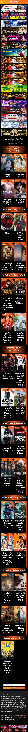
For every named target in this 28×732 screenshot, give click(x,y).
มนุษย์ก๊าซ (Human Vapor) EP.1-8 (7, 524)
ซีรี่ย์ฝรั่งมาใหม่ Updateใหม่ (14, 423)
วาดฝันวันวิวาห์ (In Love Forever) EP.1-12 (7, 597)
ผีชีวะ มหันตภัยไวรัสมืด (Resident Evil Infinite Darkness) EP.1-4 (20, 485)
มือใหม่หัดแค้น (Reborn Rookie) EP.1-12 (7, 413)
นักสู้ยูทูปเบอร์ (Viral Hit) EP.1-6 (20, 555)
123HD (15, 717)
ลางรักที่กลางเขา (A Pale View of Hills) (20, 266)
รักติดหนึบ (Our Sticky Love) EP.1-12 (20, 411)
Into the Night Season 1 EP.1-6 (7, 481)
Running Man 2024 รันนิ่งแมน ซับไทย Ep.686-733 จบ (7, 667)
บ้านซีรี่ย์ (11, 695)
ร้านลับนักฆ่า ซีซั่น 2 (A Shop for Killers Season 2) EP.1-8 (20, 379)
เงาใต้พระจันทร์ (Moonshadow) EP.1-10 (7, 629)
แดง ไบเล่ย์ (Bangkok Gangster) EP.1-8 (20, 596)
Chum (7, 233)
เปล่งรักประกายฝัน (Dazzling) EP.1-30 (20, 336)
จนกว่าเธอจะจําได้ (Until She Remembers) (7, 266)
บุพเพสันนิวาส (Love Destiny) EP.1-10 (20, 629)
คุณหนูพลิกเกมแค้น (20, 200)
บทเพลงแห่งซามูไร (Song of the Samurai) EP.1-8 (20, 525)
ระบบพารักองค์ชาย (20, 175)
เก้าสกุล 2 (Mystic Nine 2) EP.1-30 (20, 300)
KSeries (24, 715)
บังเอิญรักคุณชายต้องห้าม (7, 201)
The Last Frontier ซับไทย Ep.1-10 (7, 448)
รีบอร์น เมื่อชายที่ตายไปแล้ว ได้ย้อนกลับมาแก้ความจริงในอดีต (7, 559)
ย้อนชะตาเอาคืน (7, 175)
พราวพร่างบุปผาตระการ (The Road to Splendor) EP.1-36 (7, 304)
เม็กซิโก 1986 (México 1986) (20, 236)
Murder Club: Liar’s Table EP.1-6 (7, 375)
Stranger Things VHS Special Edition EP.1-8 (20, 450)
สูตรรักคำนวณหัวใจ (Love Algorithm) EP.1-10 (7, 337)
